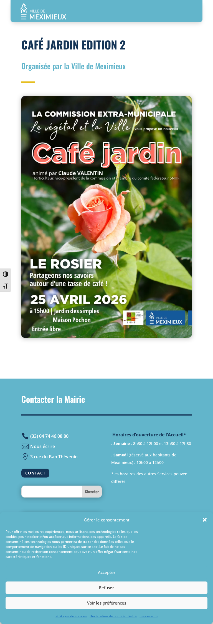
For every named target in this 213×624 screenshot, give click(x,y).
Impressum (149, 616)
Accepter (106, 572)
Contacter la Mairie (53, 399)
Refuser (106, 587)
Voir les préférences (106, 603)
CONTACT (35, 473)
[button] (204, 520)
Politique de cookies (71, 616)
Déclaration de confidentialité (113, 616)
